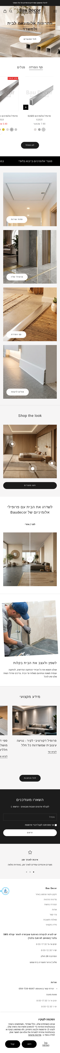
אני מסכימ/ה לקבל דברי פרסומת (39, 825)
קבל (12, 1044)
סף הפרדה (36, 67)
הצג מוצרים (30, 485)
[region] (30, 858)
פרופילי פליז (17, 277)
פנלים (21, 67)
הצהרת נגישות (50, 904)
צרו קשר (53, 914)
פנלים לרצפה (17, 392)
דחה (29, 1044)
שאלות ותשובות (50, 919)
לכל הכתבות (30, 778)
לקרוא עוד (52, 751)
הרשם (30, 832)
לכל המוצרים (30, 39)
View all (30, 145)
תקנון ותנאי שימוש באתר (46, 894)
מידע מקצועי (51, 924)
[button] (5, 891)
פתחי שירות (17, 219)
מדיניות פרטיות (34, 1035)
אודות (54, 909)
